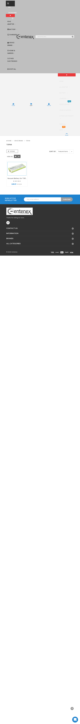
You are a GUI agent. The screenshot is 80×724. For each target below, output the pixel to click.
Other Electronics (12, 59)
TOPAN (28, 141)
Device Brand (10, 44)
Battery (12, 29)
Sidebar (12, 151)
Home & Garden (11, 51)
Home (61, 81)
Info (62, 129)
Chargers (13, 35)
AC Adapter (10, 22)
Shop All (12, 69)
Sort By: (52, 151)
